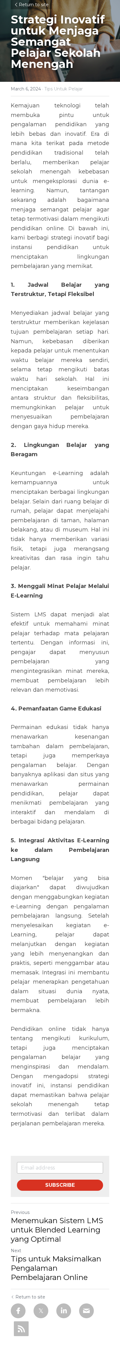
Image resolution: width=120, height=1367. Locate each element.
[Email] (86, 1310)
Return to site (34, 4)
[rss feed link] (21, 1328)
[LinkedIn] (63, 1310)
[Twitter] (41, 1310)
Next (16, 1250)
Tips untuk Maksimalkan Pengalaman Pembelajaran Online (56, 1268)
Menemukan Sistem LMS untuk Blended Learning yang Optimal (57, 1230)
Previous (20, 1212)
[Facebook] (18, 1310)
